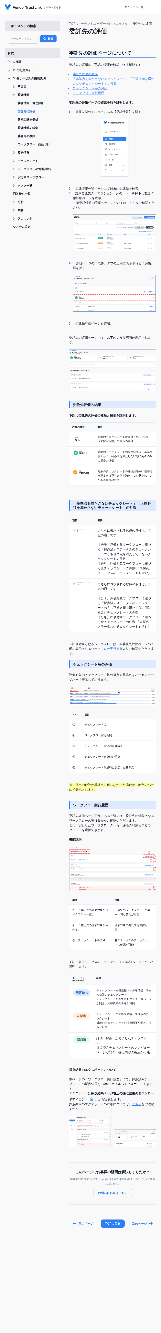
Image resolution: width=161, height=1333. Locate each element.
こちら (131, 203)
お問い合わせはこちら (112, 1193)
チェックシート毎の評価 (90, 88)
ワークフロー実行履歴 (88, 93)
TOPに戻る (112, 1223)
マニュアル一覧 (134, 7)
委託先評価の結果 (85, 74)
